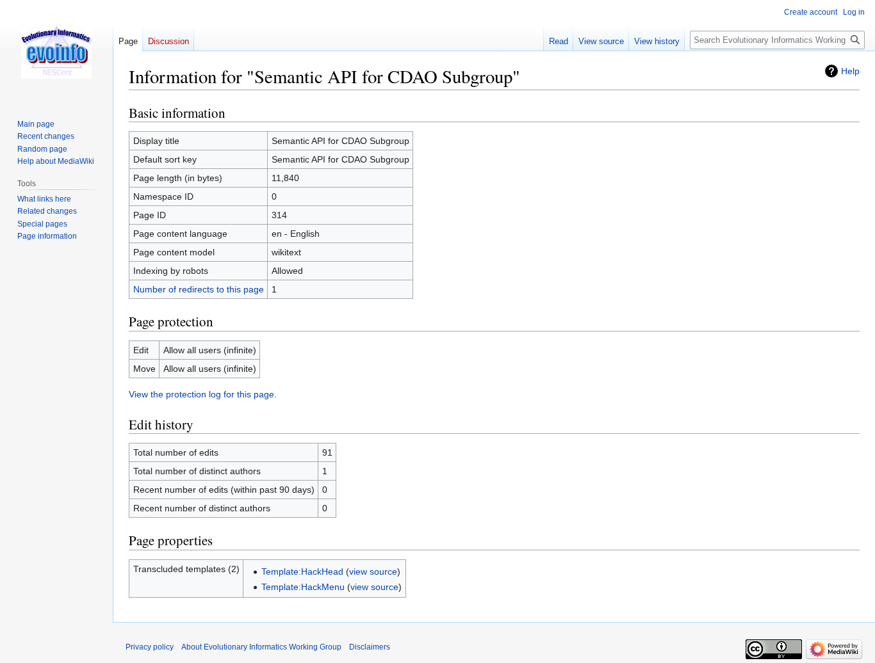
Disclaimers (369, 647)
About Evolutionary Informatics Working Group (261, 647)
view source (373, 571)
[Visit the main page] (56, 51)
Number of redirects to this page (198, 289)
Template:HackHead (302, 571)
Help (850, 71)
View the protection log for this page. (203, 394)
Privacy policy (150, 647)
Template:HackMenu (303, 587)
